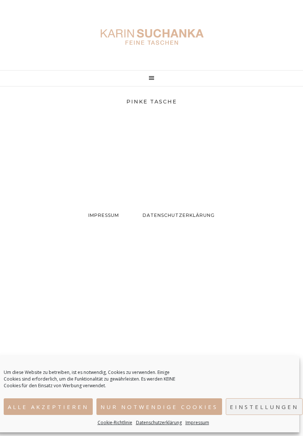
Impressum (197, 422)
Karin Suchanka (151, 36)
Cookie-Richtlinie (115, 422)
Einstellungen (264, 407)
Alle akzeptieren (48, 407)
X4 (59, 144)
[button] (151, 78)
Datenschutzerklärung (159, 422)
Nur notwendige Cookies (159, 407)
